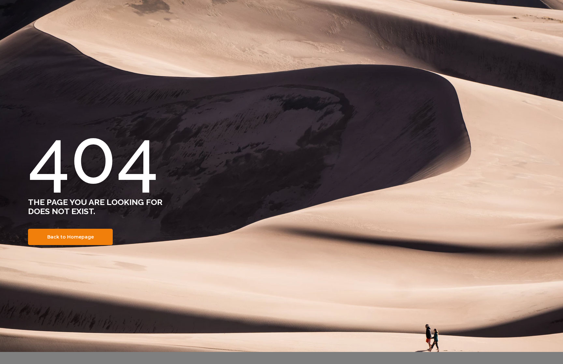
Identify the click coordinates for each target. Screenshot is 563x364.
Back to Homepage (70, 237)
